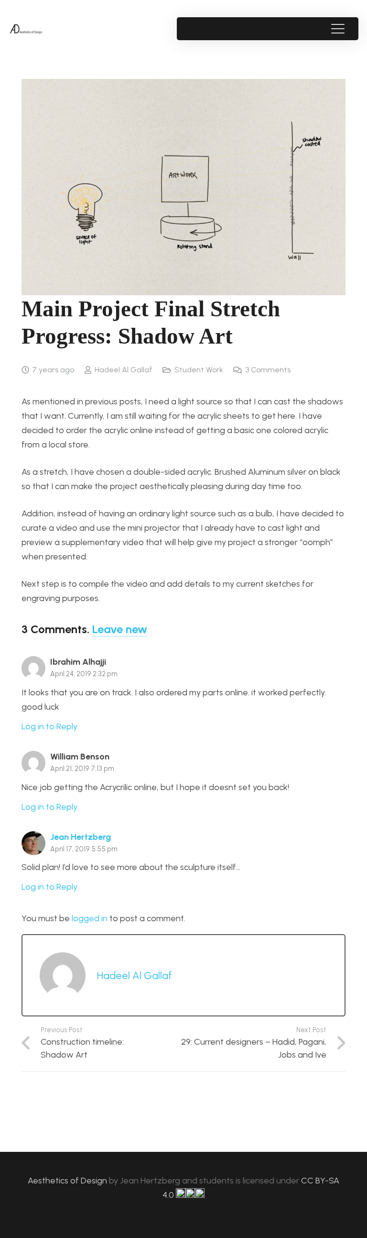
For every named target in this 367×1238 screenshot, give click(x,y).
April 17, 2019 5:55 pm (84, 849)
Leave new (119, 629)
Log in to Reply (49, 726)
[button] (337, 28)
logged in (90, 918)
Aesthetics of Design (68, 1180)
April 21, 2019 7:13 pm (82, 768)
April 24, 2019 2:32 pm (84, 673)
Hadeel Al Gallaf (123, 369)
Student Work (198, 369)
